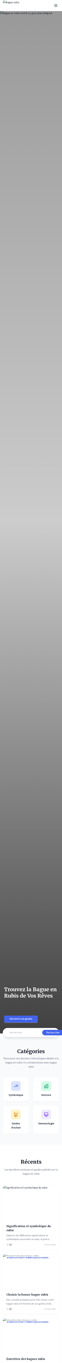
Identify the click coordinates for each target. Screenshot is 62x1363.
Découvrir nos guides (21, 1019)
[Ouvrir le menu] (55, 5)
